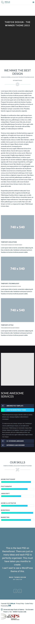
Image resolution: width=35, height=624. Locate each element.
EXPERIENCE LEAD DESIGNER (16, 445)
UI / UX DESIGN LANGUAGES (15, 441)
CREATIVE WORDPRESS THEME (16, 410)
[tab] (17, 406)
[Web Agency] (9, 606)
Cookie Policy (29, 603)
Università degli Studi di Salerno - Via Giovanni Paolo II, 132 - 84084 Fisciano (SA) (18, 611)
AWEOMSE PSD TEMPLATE (15, 406)
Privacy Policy (20, 603)
